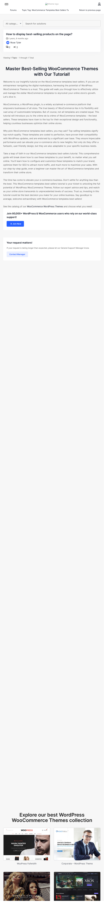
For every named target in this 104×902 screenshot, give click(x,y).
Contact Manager (17, 254)
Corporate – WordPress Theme (77, 863)
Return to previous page (90, 10)
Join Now (17, 224)
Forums (13, 10)
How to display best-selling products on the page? (39, 34)
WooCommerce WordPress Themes (45, 206)
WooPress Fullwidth (27, 863)
